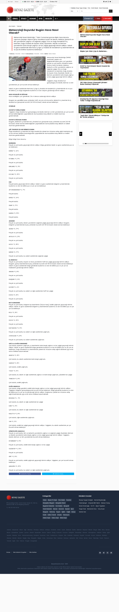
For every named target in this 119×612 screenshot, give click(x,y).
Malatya (104, 535)
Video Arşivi (55, 518)
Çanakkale (14, 532)
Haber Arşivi (46, 518)
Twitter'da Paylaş (58, 474)
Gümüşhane (92, 532)
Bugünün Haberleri (48, 506)
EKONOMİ (32, 19)
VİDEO (98, 18)
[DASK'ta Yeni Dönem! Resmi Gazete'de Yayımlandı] (95, 60)
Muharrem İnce (92, 509)
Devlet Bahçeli (94, 8)
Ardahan (53, 530)
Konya (93, 535)
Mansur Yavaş (105, 503)
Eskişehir (71, 532)
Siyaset (67, 509)
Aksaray (30, 530)
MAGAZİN (48, 19)
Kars (48, 535)
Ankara (54, 1)
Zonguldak (33, 541)
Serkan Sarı (82, 512)
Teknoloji (52, 512)
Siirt (77, 538)
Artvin (59, 530)
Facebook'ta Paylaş (25, 474)
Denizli (32, 532)
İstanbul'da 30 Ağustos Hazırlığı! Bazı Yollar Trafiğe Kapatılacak (94, 100)
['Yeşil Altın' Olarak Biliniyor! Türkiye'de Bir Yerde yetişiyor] (95, 109)
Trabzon (106, 538)
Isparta (9, 535)
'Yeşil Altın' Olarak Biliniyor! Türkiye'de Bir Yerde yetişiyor (94, 116)
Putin (89, 8)
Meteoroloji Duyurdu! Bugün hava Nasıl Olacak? (95, 36)
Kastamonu (53, 535)
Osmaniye (49, 538)
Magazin (45, 512)
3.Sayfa (59, 515)
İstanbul (14, 535)
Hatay (104, 532)
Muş (29, 538)
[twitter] (106, 2)
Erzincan (59, 532)
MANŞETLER (89, 18)
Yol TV (92, 506)
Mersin (20, 538)
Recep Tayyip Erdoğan (81, 8)
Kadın (44, 515)
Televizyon (66, 515)
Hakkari (99, 532)
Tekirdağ (95, 538)
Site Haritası (33, 552)
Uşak (13, 541)
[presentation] (80, 134)
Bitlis (99, 530)
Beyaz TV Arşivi (52, 500)
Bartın (74, 530)
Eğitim (63, 512)
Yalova (22, 541)
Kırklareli (76, 535)
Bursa (8, 532)
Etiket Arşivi (63, 518)
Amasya (36, 530)
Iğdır (108, 532)
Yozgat (27, 541)
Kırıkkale (70, 535)
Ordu (43, 538)
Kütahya (98, 535)
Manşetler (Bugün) (48, 503)
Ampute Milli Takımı (94, 503)
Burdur (108, 530)
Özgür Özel (82, 509)
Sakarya (59, 538)
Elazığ (53, 532)
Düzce (44, 532)
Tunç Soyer (101, 509)
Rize (55, 538)
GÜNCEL (15, 19)
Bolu (103, 530)
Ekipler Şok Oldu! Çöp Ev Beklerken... (94, 51)
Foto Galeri (61, 500)
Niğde (39, 538)
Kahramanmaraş (27, 535)
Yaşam (58, 512)
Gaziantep (78, 532)
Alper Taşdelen (100, 506)
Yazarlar (68, 500)
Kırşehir (82, 535)
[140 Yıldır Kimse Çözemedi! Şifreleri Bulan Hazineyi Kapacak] (95, 76)
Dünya (73, 512)
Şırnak (86, 538)
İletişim (16, 1)
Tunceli (9, 541)
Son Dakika (59, 506)
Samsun (66, 538)
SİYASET (24, 19)
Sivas (90, 538)
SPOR (40, 19)
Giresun (85, 532)
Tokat (101, 538)
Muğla (24, 538)
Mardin (14, 538)
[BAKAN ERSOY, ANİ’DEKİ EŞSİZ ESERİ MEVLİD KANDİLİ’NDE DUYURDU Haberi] (95, 132)
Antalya (47, 530)
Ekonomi (61, 509)
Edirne (49, 532)
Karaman (43, 535)
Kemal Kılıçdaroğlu (103, 8)
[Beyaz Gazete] (16, 497)
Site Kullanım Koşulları (19, 552)
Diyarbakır (38, 532)
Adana (9, 530)
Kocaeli (87, 535)
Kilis (65, 535)
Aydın (63, 530)
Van (17, 541)
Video (45, 500)
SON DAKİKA (107, 18)
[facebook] (104, 2)
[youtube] (110, 2)
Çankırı (21, 532)
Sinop (81, 538)
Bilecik (90, 530)
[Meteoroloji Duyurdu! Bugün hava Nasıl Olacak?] (95, 28)
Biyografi (66, 506)
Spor (72, 509)
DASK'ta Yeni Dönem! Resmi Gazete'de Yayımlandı (95, 67)
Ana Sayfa (10, 1)
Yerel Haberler (47, 509)
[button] (56, 18)
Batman (79, 530)
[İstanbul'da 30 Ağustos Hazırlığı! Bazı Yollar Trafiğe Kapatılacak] (95, 92)
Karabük (36, 535)
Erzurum (65, 532)
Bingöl (95, 530)
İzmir (19, 535)
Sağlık (68, 512)
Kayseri (61, 535)
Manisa (9, 538)
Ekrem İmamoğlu (84, 506)
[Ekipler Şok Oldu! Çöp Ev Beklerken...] (95, 45)
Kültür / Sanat (52, 515)
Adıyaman (15, 530)
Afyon (21, 530)
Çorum (26, 532)
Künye (8, 552)
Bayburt (85, 530)
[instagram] (108, 2)
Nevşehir (33, 538)
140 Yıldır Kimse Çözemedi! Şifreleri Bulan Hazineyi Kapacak (93, 83)
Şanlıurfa (72, 538)
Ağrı (25, 530)
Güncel (19, 26)
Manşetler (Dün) (60, 503)
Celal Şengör (83, 503)
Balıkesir (68, 530)
